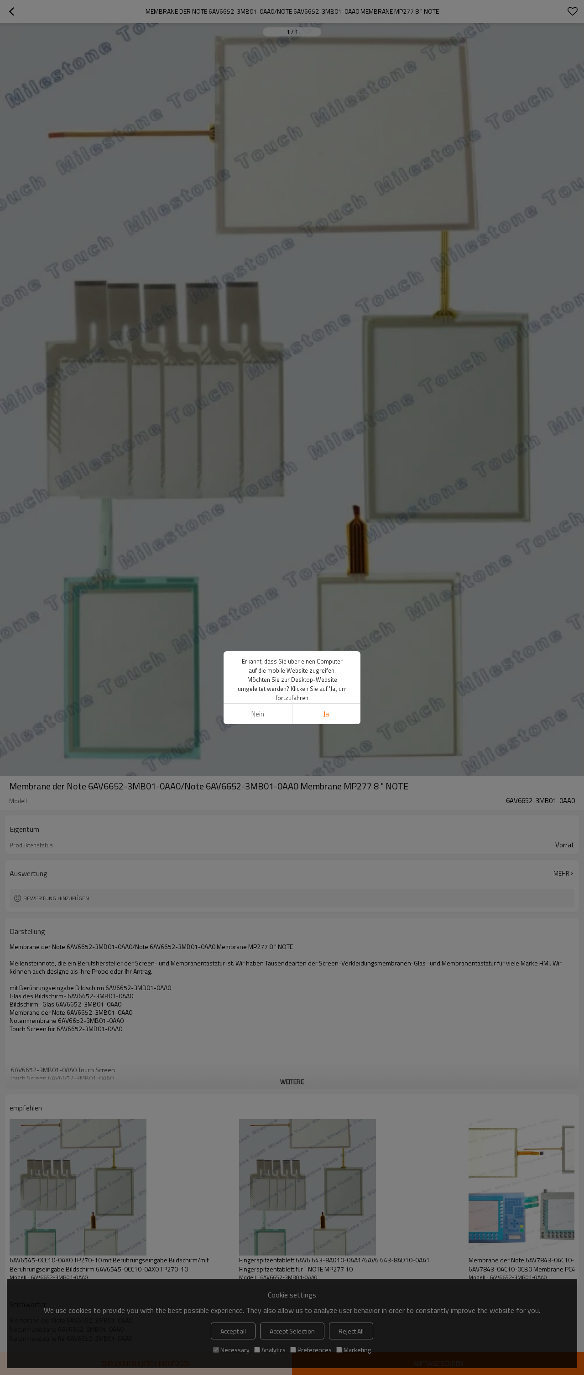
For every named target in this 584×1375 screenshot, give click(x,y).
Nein (257, 714)
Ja (326, 714)
